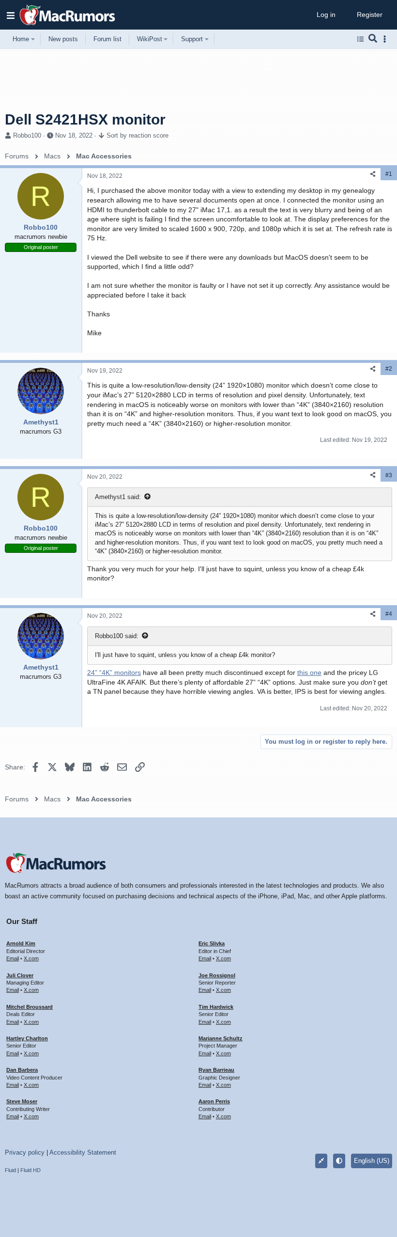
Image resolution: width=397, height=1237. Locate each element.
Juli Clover (19, 975)
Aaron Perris (214, 1101)
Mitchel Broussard (29, 1007)
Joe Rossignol (216, 975)
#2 (388, 368)
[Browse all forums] (360, 39)
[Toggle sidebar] (386, 39)
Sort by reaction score (137, 135)
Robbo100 (27, 135)
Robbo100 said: (116, 636)
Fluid (10, 1170)
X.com (31, 958)
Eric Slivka (211, 943)
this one (309, 672)
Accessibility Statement (82, 1152)
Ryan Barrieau (216, 1070)
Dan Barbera (22, 1070)
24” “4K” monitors (114, 672)
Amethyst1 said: (118, 497)
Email (12, 958)
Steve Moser (21, 1101)
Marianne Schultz (220, 1038)
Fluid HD (30, 1170)
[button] (10, 15)
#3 (388, 475)
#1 (388, 174)
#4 (388, 614)
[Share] (373, 174)
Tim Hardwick (215, 1007)
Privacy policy (25, 1152)
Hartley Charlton (27, 1038)
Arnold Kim (20, 943)
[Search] (373, 39)
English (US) (371, 1160)
